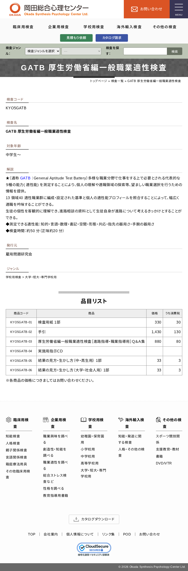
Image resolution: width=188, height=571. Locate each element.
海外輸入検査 (134, 423)
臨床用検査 (21, 423)
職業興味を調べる (55, 439)
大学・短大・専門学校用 (41, 277)
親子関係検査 (16, 450)
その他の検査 (172, 423)
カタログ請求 (112, 38)
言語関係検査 (16, 457)
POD (127, 534)
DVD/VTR (164, 463)
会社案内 (51, 534)
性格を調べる (53, 488)
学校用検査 (13, 277)
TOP (32, 534)
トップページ (98, 81)
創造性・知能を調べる (54, 452)
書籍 (159, 456)
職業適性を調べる (55, 465)
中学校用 (88, 456)
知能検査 (13, 436)
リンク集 (108, 534)
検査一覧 (117, 81)
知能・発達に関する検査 (129, 439)
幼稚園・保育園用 (92, 439)
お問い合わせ (149, 534)
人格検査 (13, 443)
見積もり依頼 (76, 38)
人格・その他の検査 (131, 452)
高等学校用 (90, 463)
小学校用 (88, 449)
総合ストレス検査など (54, 478)
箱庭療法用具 (16, 464)
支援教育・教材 (167, 449)
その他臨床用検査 (18, 474)
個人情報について (80, 534)
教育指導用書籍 (55, 495)
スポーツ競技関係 (168, 439)
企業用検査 (58, 423)
